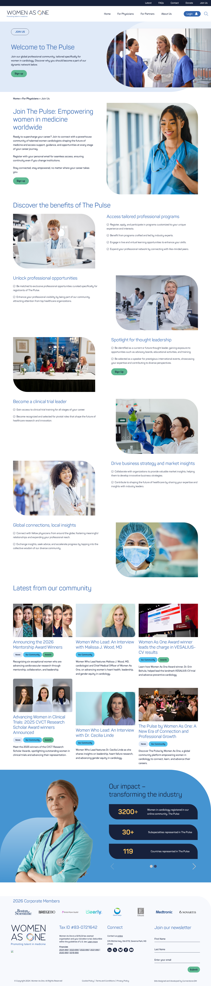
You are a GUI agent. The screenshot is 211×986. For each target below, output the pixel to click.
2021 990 (94, 949)
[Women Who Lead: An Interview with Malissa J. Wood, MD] (105, 620)
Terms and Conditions (105, 981)
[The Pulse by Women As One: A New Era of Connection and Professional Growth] (168, 704)
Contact (175, 3)
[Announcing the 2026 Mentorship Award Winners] (42, 620)
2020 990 (63, 952)
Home (107, 13)
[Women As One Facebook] (126, 950)
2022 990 (84, 949)
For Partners (147, 13)
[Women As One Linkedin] (109, 950)
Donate (189, 3)
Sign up (19, 73)
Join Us (204, 3)
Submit (194, 969)
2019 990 (74, 952)
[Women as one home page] (24, 13)
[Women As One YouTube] (131, 950)
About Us (166, 13)
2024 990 (63, 949)
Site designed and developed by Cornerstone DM (175, 981)
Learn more (93, 941)
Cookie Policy (88, 981)
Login (190, 13)
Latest (148, 3)
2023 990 (74, 949)
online (120, 936)
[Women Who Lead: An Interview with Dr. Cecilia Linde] (105, 708)
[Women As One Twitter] (115, 950)
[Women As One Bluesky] (120, 950)
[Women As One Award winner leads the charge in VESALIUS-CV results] (168, 620)
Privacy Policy (123, 981)
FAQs (161, 3)
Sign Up (119, 371)
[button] (112, 866)
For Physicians (125, 13)
